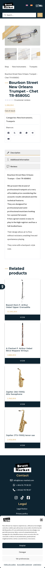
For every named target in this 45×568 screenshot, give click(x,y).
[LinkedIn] (20, 132)
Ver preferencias (22, 559)
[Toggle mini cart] (37, 5)
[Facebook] (8, 132)
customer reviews (22, 100)
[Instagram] (16, 497)
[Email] (8, 138)
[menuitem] (27, 5)
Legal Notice (37, 564)
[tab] (22, 153)
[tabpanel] (22, 215)
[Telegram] (32, 132)
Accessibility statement (24, 564)
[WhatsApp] (26, 132)
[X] (14, 132)
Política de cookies (10, 564)
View (22, 317)
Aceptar (22, 545)
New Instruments (19, 66)
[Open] (42, 6)
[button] (41, 520)
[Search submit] (40, 15)
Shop (7, 66)
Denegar (22, 552)
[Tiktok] (22, 497)
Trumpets (33, 66)
